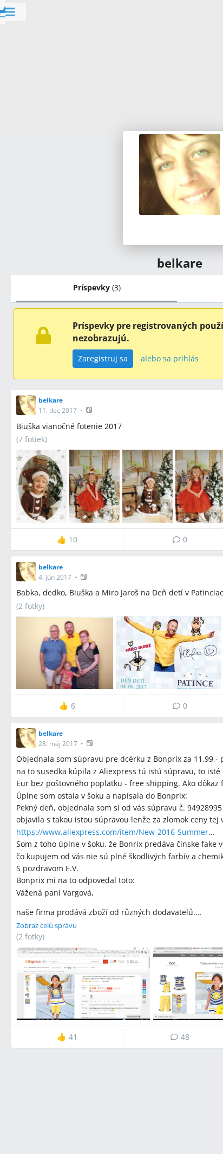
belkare (50, 400)
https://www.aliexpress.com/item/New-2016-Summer (112, 832)
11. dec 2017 (57, 410)
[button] (90, 409)
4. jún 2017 (54, 577)
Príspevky (97, 287)
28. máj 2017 (57, 743)
